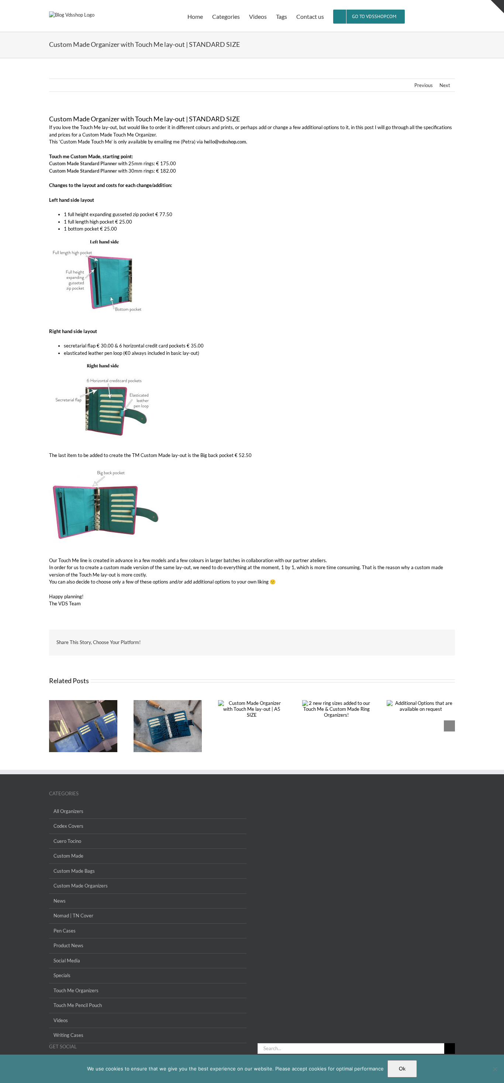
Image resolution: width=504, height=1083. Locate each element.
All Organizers (68, 811)
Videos (60, 1020)
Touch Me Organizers (76, 990)
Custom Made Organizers (80, 886)
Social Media (66, 960)
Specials (61, 975)
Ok (402, 1069)
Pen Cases (64, 931)
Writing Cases (68, 1035)
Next (444, 85)
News (59, 901)
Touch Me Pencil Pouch (77, 1005)
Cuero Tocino (67, 841)
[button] (443, 16)
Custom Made (68, 856)
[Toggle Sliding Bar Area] (497, 6)
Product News (68, 945)
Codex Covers (68, 826)
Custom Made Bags (74, 871)
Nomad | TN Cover (73, 915)
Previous (423, 85)
